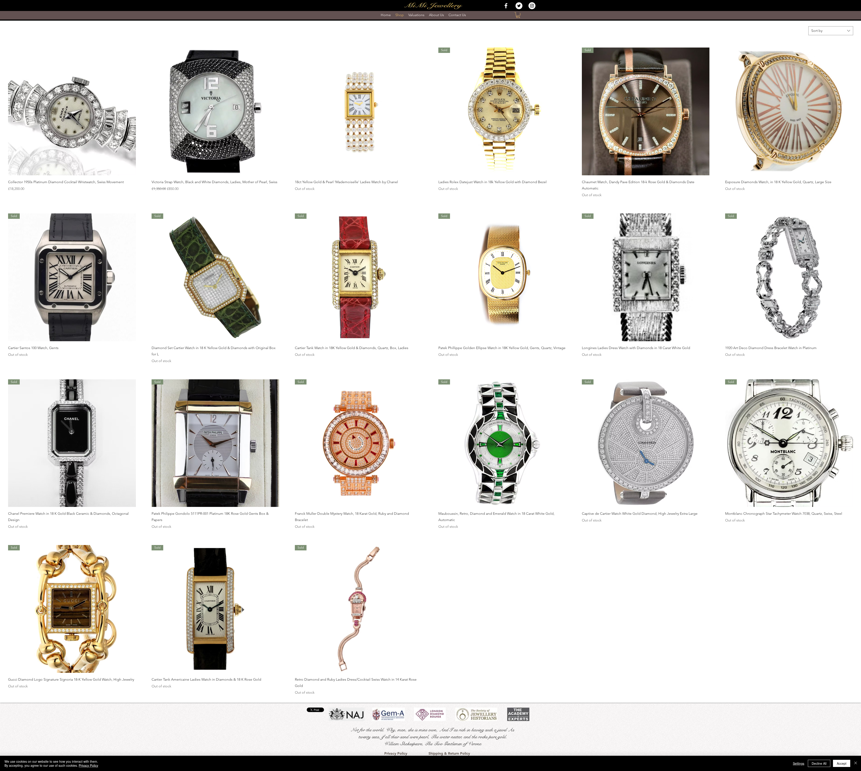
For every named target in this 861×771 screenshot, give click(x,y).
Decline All (819, 763)
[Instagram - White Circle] (531, 5)
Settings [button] (798, 763)
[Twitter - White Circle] (518, 5)
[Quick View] (72, 111)
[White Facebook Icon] (505, 5)
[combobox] (830, 30)
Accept (841, 763)
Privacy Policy (88, 765)
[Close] (855, 763)
